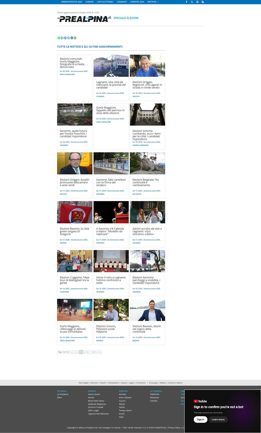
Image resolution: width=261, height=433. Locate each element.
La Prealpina (62, 394)
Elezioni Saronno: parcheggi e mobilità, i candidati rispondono (146, 280)
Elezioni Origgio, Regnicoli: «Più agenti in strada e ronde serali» (147, 84)
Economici (141, 382)
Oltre (59, 397)
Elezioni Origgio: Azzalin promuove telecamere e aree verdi (74, 182)
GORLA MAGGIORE (67, 74)
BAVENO (63, 243)
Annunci (94, 382)
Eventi (103, 382)
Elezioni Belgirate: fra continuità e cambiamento (146, 182)
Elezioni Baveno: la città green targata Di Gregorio (74, 231)
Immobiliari (113, 382)
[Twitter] (68, 38)
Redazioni (154, 397)
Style (121, 417)
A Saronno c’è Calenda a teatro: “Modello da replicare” (110, 231)
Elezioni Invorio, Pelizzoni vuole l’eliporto (106, 328)
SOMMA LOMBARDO (141, 145)
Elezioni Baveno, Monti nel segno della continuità (147, 328)
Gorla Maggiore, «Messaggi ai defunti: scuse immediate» (73, 328)
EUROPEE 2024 (137, 2)
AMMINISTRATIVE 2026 (71, 2)
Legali (132, 382)
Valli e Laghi (93, 410)
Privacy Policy (174, 427)
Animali (122, 394)
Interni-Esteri (94, 394)
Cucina (122, 400)
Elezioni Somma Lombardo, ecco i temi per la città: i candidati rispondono (147, 135)
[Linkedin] (71, 38)
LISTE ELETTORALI (105, 2)
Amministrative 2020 (79, 71)
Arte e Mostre (125, 397)
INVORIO (99, 340)
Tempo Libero (125, 410)
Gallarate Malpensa (97, 404)
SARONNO (64, 145)
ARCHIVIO (151, 2)
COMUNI (89, 2)
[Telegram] (62, 38)
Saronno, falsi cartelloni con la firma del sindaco (111, 182)
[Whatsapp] (58, 38)
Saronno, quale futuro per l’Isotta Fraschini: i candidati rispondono (73, 133)
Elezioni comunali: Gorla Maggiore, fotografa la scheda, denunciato (72, 63)
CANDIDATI (122, 2)
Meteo (163, 382)
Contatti (153, 400)
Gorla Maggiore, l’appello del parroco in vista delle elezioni (110, 110)
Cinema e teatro (175, 382)
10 (93, 352)
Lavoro (124, 382)
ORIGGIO (63, 194)
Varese (91, 397)
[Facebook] (65, 38)
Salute (122, 407)
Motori (122, 404)
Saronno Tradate (95, 407)
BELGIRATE (137, 194)
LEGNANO (100, 96)
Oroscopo (153, 382)
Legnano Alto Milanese (98, 413)
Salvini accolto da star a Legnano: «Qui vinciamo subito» (147, 231)
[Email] (75, 38)
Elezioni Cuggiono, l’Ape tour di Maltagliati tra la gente (74, 280)
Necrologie (83, 382)
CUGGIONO (64, 292)
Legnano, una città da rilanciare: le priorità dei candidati (111, 84)
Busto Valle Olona (96, 400)
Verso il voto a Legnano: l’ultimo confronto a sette (111, 280)
